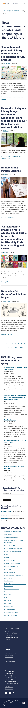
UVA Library (6, 131)
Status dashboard (10, 661)
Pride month (7, 598)
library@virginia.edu (10, 676)
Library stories (10, 217)
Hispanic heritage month (11, 566)
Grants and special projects (12, 563)
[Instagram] (14, 692)
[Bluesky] (6, 692)
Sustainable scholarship (11, 612)
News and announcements (11, 589)
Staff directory (9, 655)
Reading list (4, 282)
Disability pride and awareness (12, 551)
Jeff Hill (5, 174)
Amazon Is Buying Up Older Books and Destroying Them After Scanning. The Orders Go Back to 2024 (15, 397)
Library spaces (9, 636)
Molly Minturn (6, 63)
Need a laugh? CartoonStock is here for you (13, 294)
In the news (7, 569)
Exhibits (3, 217)
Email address (7, 493)
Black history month (9, 545)
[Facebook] (10, 692)
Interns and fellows (9, 572)
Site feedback (9, 689)
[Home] (10, 4)
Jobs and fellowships (10, 653)
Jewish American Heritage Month (13, 575)
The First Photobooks (10, 420)
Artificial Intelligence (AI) (8, 156)
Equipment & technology (11, 637)
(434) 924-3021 (9, 674)
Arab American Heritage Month (12, 531)
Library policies (9, 657)
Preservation (8, 595)
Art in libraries (8, 534)
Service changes (9, 606)
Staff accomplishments (10, 609)
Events (6, 554)
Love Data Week (8, 581)
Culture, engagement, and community (14, 548)
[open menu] (25, 3)
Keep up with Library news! (13, 10)
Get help (7, 639)
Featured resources (6, 97)
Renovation (7, 603)
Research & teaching (10, 634)
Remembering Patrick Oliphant (11, 169)
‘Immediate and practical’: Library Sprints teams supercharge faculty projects (13, 53)
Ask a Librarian (9, 687)
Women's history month (10, 615)
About (7, 650)
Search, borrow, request (11, 632)
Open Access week (9, 592)
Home (4, 10)
